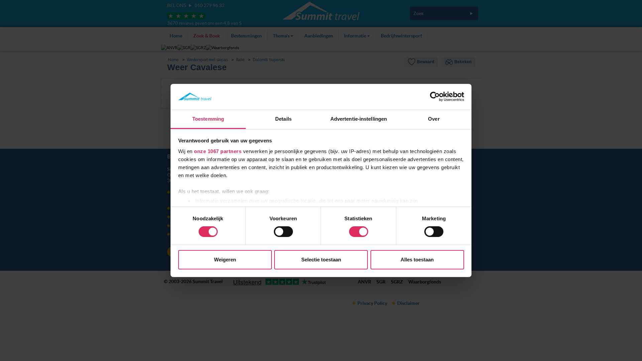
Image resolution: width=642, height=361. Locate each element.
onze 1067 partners (217, 151)
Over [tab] (433, 119)
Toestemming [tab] (208, 119)
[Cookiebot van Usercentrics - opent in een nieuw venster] (435, 97)
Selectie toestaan (321, 259)
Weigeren (225, 259)
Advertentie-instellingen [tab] (358, 119)
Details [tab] (283, 119)
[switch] (283, 231)
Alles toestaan (417, 259)
